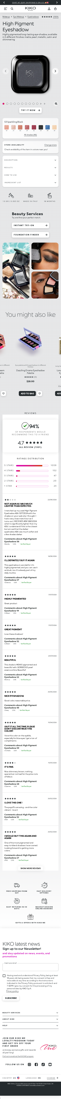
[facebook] (36, 1064)
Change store (50, 145)
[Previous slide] (4, 2)
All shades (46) (30, 135)
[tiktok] (43, 1064)
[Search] (12, 9)
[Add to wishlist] (3, 393)
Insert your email (10, 963)
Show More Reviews (30, 868)
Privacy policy (12, 991)
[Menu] (6, 9)
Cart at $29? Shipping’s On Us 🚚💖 (30, 2)
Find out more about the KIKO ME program (18, 1056)
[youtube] (50, 1064)
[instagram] (29, 1064)
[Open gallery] (55, 103)
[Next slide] (56, 2)
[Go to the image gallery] (30, 71)
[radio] (6, 128)
